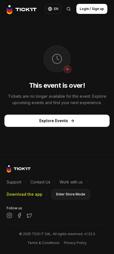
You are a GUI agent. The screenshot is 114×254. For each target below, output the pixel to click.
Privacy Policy (75, 243)
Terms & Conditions (43, 243)
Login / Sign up (92, 9)
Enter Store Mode (70, 194)
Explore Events (53, 120)
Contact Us (40, 182)
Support (14, 182)
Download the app (24, 194)
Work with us (71, 182)
